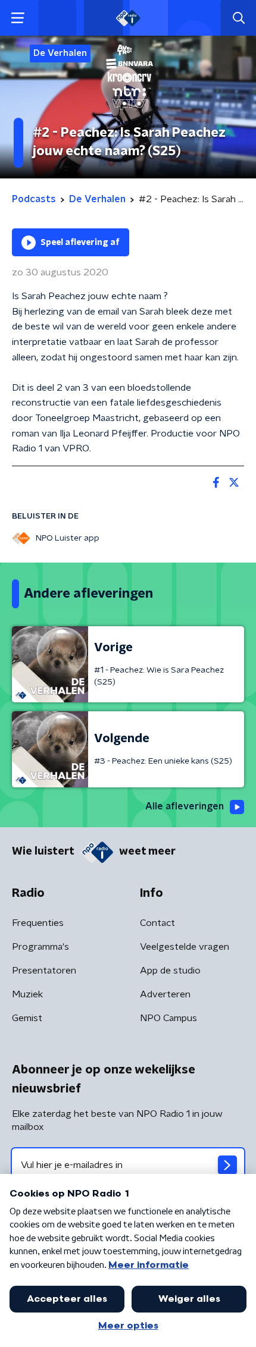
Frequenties (38, 923)
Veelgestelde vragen (184, 947)
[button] (17, 18)
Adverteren (165, 994)
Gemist (27, 1018)
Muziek (27, 994)
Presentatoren (44, 970)
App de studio (170, 970)
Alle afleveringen (184, 806)
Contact (157, 923)
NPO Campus (168, 1018)
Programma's (40, 947)
